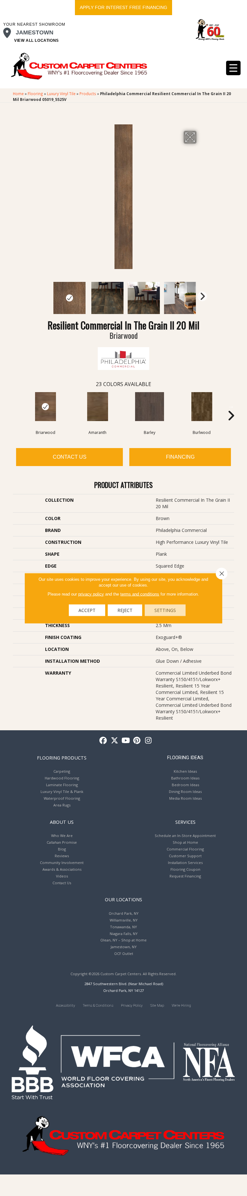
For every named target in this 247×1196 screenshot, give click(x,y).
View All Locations (36, 40)
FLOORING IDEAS (185, 757)
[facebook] (103, 741)
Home (18, 93)
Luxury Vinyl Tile (61, 93)
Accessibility (65, 1005)
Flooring (35, 93)
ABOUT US (62, 822)
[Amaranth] (97, 407)
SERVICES (185, 822)
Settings (165, 610)
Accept (87, 610)
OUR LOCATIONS (123, 899)
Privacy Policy (131, 1005)
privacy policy (91, 593)
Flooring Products (62, 757)
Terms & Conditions (98, 1005)
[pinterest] (137, 741)
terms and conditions (139, 593)
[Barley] (150, 407)
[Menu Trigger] (233, 68)
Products (87, 93)
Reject (125, 610)
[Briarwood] (45, 407)
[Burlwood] (202, 407)
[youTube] (126, 741)
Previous (46, 295)
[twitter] (114, 741)
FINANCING (180, 457)
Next (200, 295)
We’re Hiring (181, 1005)
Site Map (157, 1005)
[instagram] (148, 741)
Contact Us (70, 457)
